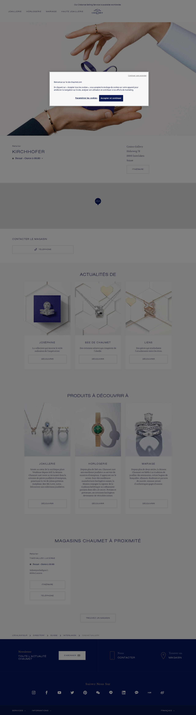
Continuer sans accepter (137, 75)
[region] (99, 89)
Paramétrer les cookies (86, 98)
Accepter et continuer (111, 98)
